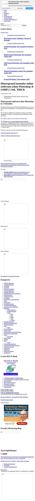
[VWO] (8, 8)
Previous (3, 32)
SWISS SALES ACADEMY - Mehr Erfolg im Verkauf (15, 461)
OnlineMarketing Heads (7, 400)
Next (6, 32)
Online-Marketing (8, 329)
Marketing (6, 13)
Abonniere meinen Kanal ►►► (9, 133)
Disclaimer (6, 465)
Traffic (9, 313)
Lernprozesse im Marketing (11, 307)
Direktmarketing (8, 295)
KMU (5, 301)
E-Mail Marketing (11, 311)
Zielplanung (7, 353)
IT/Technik (10, 336)
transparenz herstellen (7, 166)
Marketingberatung (9, 321)
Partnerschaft (7, 330)
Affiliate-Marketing (9, 284)
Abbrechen (20, 8)
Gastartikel (6, 298)
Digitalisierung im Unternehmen (12, 293)
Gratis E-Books (8, 18)
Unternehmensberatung (10, 344)
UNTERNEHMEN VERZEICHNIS (13, 378)
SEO (11, 316)
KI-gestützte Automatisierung (11, 299)
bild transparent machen (14, 163)
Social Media (7, 338)
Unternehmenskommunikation (11, 345)
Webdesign (7, 350)
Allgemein (6, 286)
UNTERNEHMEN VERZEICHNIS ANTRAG (16, 379)
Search (2, 23)
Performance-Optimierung (10, 333)
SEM (11, 314)
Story (5, 12)
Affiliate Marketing (9, 283)
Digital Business (11, 310)
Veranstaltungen (8, 16)
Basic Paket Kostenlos (9, 382)
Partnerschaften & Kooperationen (12, 332)
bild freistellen (4, 163)
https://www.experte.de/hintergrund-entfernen (16, 121)
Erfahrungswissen (8, 296)
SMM (11, 317)
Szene (8, 342)
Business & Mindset (9, 289)
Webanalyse (7, 348)
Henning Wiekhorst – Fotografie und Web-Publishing (14, 397)
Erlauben (29, 8)
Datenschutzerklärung (9, 464)
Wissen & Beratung (9, 351)
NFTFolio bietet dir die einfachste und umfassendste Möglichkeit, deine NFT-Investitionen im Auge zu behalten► (17, 457)
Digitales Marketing (9, 292)
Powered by (4, 8)
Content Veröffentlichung (10, 19)
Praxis (5, 15)
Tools (11, 318)
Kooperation (7, 302)
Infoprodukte (7, 21)
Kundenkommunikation (10, 305)
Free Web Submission (9, 385)
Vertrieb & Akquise (9, 347)
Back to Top (4, 469)
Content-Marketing (9, 290)
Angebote (6, 287)
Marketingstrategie (8, 324)
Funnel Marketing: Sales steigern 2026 (17, 79)
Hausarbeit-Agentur (9, 384)
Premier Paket (7, 381)
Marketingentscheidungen (10, 323)
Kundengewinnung (9, 304)
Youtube (12, 320)
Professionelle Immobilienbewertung (10, 276)
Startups (6, 339)
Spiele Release (7, 387)
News (5, 10)
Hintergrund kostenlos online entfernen (15, 165)
